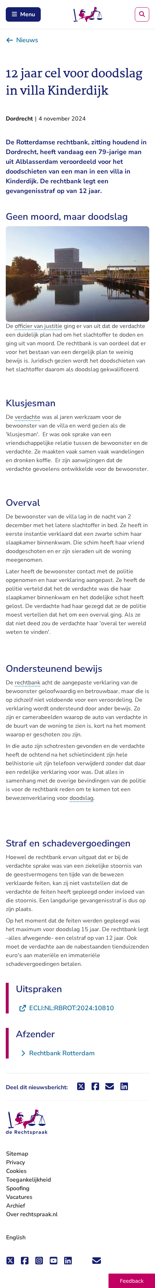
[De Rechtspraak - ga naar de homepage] (27, 1122)
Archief (15, 1206)
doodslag (81, 798)
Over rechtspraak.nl (32, 1214)
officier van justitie (38, 326)
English (16, 1237)
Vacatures (19, 1197)
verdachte (27, 417)
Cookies (16, 1171)
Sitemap (17, 1154)
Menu (27, 14)
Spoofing (18, 1188)
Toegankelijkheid (28, 1180)
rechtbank (27, 683)
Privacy (15, 1162)
